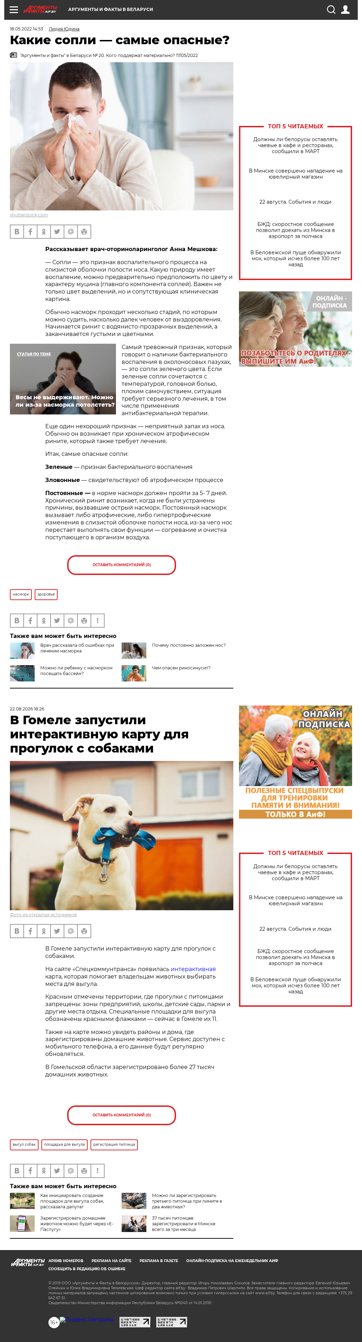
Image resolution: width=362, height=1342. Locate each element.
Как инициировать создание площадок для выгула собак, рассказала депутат (72, 1201)
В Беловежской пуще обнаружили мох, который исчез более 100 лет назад (295, 259)
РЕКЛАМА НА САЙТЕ (112, 1261)
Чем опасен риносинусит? (181, 667)
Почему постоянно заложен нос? (189, 645)
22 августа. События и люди (295, 202)
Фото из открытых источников (43, 914)
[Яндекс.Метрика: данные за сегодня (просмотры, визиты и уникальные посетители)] (87, 1320)
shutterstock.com (29, 214)
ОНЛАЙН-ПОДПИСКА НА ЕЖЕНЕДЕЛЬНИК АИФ (232, 1261)
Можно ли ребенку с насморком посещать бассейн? (76, 670)
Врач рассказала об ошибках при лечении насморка (77, 648)
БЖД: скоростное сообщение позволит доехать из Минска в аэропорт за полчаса (295, 230)
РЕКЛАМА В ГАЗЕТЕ (159, 1261)
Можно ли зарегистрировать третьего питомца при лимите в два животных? (187, 1201)
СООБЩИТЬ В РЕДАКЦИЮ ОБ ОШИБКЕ (86, 1269)
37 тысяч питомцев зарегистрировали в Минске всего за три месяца (183, 1223)
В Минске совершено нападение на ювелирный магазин (296, 174)
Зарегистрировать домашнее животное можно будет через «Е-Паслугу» (76, 1223)
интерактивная (193, 969)
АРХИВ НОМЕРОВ (65, 1261)
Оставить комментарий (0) (122, 565)
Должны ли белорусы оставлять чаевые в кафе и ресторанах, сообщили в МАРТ (295, 145)
